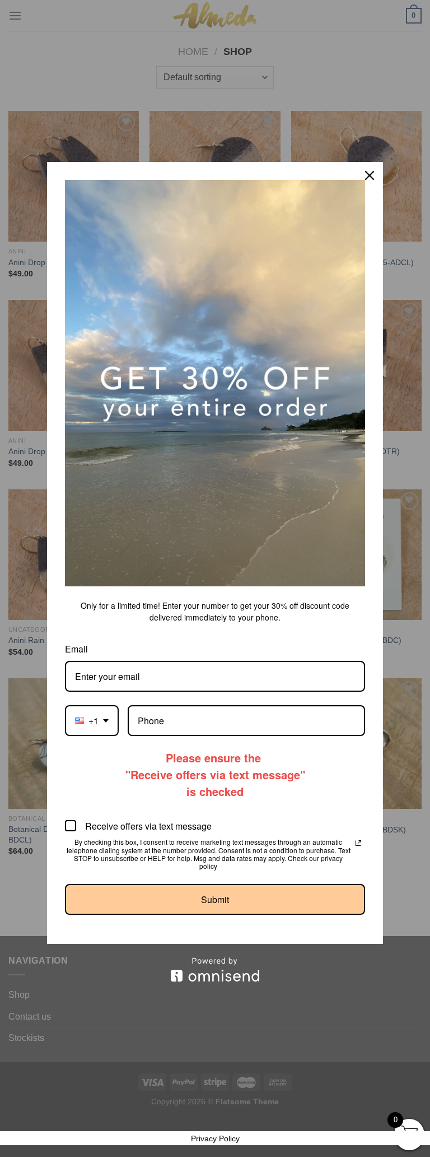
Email (76, 648)
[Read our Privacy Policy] (358, 843)
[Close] (369, 175)
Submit (215, 899)
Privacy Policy (215, 1138)
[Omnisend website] (215, 969)
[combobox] (92, 720)
